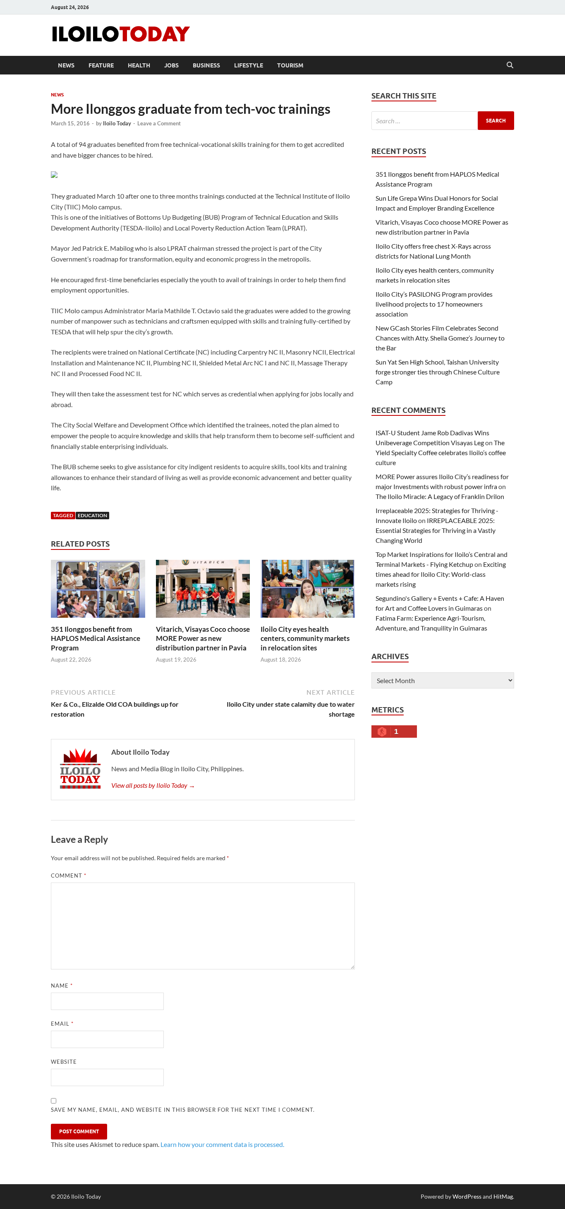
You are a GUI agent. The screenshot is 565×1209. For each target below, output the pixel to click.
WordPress (466, 1196)
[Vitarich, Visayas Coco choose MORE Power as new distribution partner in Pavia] (203, 591)
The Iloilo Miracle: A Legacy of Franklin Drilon (440, 496)
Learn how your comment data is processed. (222, 1144)
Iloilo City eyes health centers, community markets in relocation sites (305, 638)
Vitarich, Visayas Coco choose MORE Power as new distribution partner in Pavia (203, 638)
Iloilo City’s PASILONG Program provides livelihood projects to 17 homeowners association (434, 304)
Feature (101, 65)
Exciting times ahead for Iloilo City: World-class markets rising (441, 574)
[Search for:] (442, 120)
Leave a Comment (159, 123)
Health (139, 65)
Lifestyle (248, 65)
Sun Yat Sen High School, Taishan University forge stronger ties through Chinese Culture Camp (438, 372)
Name (62, 985)
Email (62, 1023)
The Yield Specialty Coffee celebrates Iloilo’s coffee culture (441, 452)
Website (64, 1061)
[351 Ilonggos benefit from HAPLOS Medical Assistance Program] (98, 591)
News (66, 65)
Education (92, 515)
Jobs (171, 65)
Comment (68, 875)
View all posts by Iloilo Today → (153, 785)
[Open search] (510, 65)
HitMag (503, 1196)
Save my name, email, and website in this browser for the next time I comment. (183, 1109)
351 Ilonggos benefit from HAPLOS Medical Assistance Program (95, 638)
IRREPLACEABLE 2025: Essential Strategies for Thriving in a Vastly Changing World (436, 530)
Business (206, 65)
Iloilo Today (117, 123)
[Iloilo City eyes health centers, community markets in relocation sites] (308, 591)
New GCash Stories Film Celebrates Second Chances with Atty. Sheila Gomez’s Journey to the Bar (440, 338)
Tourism (290, 65)
